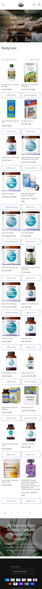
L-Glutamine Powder (27, 444)
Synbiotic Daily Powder (9, 373)
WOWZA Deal (18, 588)
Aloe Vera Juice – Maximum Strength (10, 85)
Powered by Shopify (26, 588)
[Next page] (36, 512)
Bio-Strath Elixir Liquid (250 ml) (10, 122)
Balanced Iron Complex (9, 304)
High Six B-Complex (8, 194)
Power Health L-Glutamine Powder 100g (10, 481)
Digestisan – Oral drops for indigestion (29, 85)
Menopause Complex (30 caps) (10, 445)
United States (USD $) (20, 571)
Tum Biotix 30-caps (27, 121)
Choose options (30, 95)
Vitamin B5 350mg (7, 233)
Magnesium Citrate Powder (30, 304)
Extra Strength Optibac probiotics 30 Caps (28, 194)
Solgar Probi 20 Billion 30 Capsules (10, 408)
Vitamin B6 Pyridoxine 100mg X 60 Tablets (30, 268)
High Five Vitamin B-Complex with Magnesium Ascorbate (30, 158)
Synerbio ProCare (7, 338)
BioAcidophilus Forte (27, 373)
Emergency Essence (27, 407)
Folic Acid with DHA (27, 233)
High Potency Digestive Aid (10, 157)
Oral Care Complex (27, 338)
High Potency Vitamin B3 (10, 267)
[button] (2, 4)
